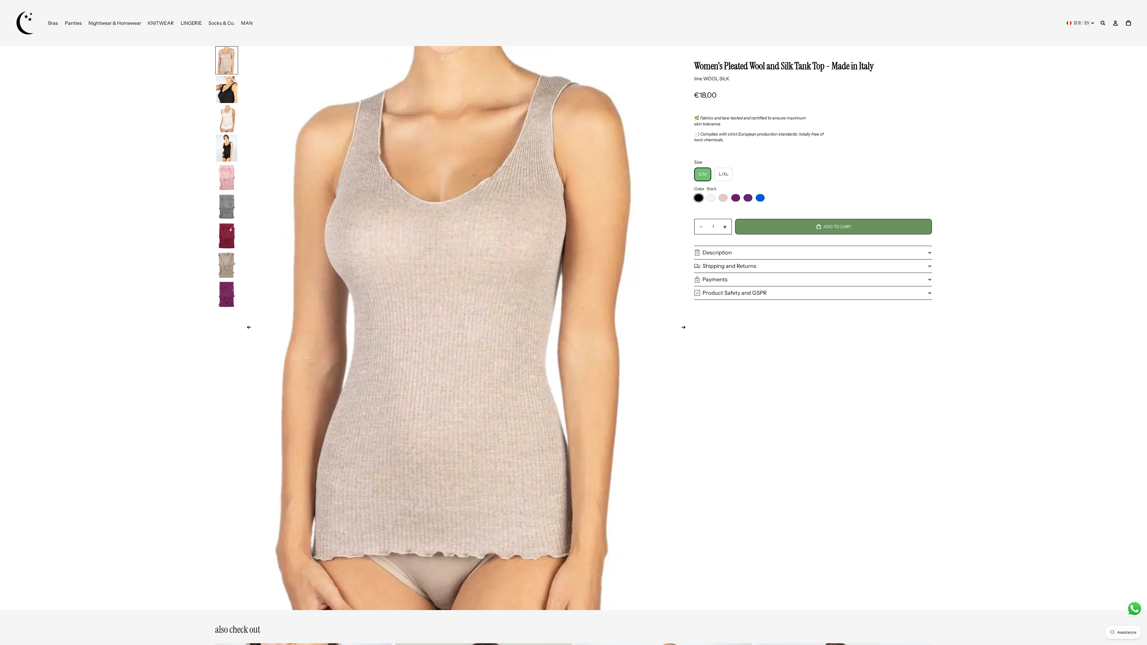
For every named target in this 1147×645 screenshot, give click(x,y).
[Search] (1102, 23)
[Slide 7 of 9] (226, 235)
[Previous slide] (247, 328)
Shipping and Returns (729, 266)
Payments (715, 279)
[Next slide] (685, 328)
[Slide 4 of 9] (226, 148)
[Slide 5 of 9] (226, 177)
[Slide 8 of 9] (226, 265)
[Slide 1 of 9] (226, 60)
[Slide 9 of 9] (226, 294)
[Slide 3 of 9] (226, 118)
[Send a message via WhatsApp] (1134, 608)
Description (717, 252)
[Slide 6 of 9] (226, 206)
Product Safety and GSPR (735, 293)
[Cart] (1128, 23)
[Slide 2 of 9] (226, 89)
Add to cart (837, 226)
